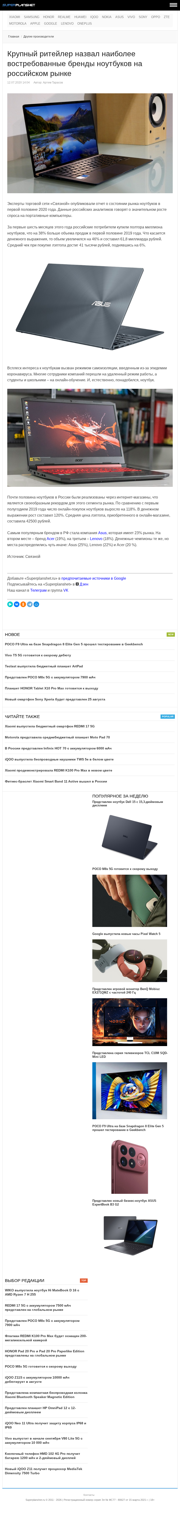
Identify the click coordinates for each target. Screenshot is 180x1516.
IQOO (94, 17)
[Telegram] (30, 604)
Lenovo (67, 23)
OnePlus (84, 23)
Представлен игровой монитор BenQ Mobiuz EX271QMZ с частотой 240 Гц (126, 990)
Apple (35, 23)
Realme (64, 17)
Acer (50, 539)
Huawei (80, 17)
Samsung (31, 17)
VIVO (131, 17)
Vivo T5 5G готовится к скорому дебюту (38, 655)
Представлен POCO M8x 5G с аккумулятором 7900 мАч (50, 677)
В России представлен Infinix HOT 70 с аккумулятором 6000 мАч (58, 748)
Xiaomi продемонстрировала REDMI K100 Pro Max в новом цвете (58, 770)
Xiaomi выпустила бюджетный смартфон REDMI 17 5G (50, 726)
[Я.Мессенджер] (10, 604)
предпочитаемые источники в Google (93, 578)
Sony (143, 17)
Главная (13, 36)
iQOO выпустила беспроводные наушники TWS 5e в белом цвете (59, 759)
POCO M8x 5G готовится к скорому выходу (125, 869)
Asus (119, 17)
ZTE (167, 17)
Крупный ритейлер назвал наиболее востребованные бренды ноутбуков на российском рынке (74, 63)
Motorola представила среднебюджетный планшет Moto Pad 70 (57, 737)
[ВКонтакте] (16, 604)
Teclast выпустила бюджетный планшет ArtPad (44, 666)
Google (50, 23)
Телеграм (38, 590)
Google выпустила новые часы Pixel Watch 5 (126, 934)
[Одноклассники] (23, 604)
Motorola (17, 23)
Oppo (155, 17)
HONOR (48, 17)
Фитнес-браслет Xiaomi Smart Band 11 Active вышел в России (56, 781)
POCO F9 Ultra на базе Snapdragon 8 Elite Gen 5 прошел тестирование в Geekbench (74, 644)
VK (65, 590)
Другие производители (38, 36)
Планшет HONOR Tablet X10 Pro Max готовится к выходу (51, 688)
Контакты (88, 1494)
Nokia (107, 17)
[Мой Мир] (36, 604)
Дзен (83, 584)
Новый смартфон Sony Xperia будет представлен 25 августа (55, 699)
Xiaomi (14, 17)
